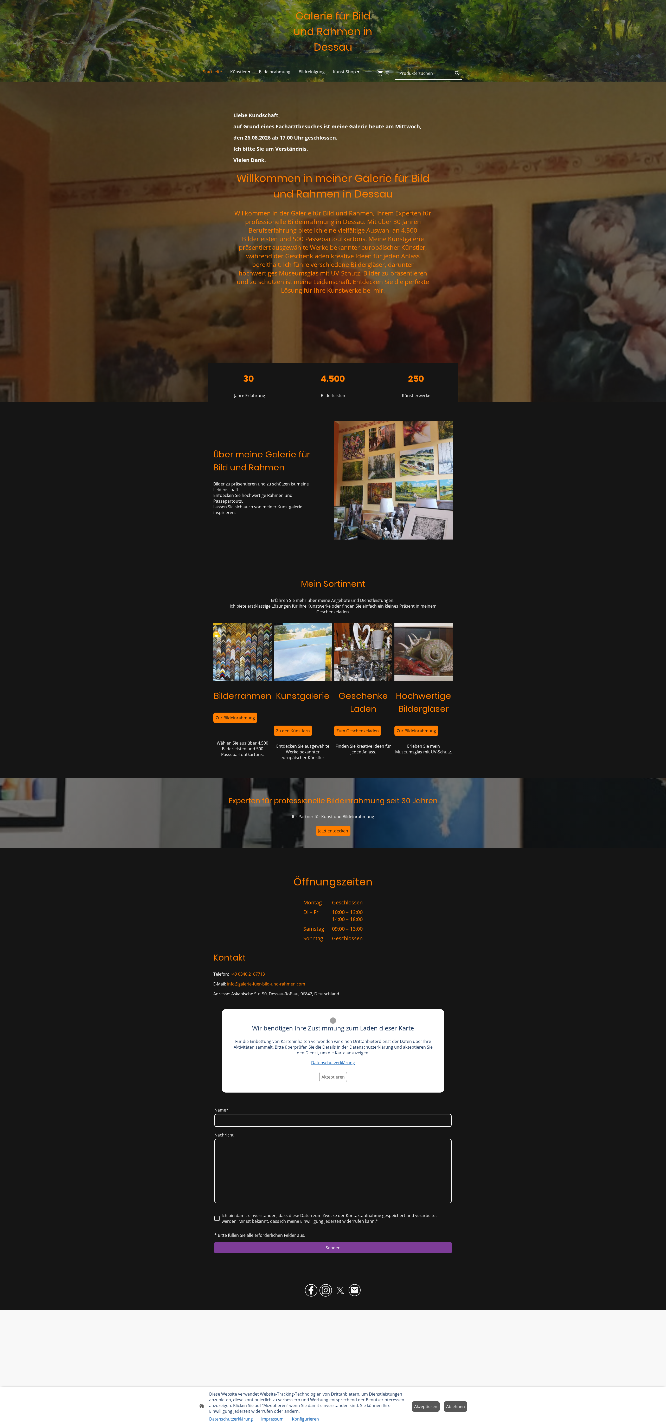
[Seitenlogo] (333, 59)
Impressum (272, 1419)
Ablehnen (455, 1406)
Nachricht (224, 1135)
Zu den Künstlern (293, 731)
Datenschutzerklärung (333, 1063)
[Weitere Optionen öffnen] (370, 72)
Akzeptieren (333, 1077)
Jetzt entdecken (333, 831)
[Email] (355, 1290)
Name (221, 1110)
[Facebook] (311, 1290)
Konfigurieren (305, 1419)
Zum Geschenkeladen (357, 731)
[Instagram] (325, 1290)
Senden (333, 1248)
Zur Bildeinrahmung (235, 718)
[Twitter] (340, 1290)
